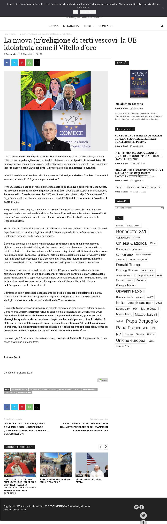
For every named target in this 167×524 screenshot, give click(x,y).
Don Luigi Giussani (127, 270)
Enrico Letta (148, 270)
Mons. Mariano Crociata (69, 389)
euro (159, 275)
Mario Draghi (150, 308)
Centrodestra (123, 237)
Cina (153, 243)
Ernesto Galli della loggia (125, 275)
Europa (120, 280)
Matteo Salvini (146, 314)
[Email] (37, 62)
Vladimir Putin (122, 346)
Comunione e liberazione (129, 249)
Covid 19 (120, 259)
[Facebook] (7, 62)
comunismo (124, 254)
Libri (87, 26)
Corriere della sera (143, 254)
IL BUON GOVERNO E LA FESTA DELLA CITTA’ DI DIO (55, 481)
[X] (14, 62)
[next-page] (106, 447)
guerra (139, 297)
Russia (129, 334)
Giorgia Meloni (126, 285)
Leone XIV (123, 308)
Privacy (7, 509)
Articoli (13, 34)
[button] (162, 26)
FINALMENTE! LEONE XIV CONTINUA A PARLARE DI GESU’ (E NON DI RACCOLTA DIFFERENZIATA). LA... (139, 173)
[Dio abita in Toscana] (139, 84)
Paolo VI (119, 321)
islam (150, 297)
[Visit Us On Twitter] (136, 507)
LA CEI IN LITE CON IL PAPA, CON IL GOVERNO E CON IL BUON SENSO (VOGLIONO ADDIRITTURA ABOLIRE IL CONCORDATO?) (26, 428)
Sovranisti (10, 392)
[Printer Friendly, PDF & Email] (102, 382)
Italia (120, 303)
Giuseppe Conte (124, 297)
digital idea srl (83, 506)
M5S (135, 309)
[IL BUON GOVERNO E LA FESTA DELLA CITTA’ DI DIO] (56, 465)
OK (75, 12)
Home (53, 26)
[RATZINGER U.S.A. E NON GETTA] (92, 465)
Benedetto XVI (131, 231)
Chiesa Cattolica (19, 389)
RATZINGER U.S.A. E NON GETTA (88, 481)
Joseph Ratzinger (49, 389)
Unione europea (24, 392)
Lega (159, 302)
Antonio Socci (12, 54)
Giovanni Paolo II (130, 291)
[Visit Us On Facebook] (141, 507)
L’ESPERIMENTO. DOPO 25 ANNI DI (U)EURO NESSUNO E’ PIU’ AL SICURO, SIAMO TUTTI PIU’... (138, 156)
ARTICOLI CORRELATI (19, 447)
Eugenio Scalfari (146, 275)
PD (118, 334)
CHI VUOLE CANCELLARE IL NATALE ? (138, 187)
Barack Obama (134, 225)
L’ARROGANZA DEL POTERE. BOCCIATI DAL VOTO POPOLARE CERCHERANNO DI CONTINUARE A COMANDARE (84, 427)
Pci (153, 327)
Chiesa (136, 237)
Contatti (106, 26)
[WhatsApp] (29, 62)
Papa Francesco (89, 389)
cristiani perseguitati (137, 259)
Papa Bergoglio (142, 321)
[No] (163, 8)
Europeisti (34, 389)
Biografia (71, 26)
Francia (130, 280)
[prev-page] (100, 447)
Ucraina (150, 334)
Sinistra (140, 334)
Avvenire (120, 225)
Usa (151, 340)
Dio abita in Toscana (129, 104)
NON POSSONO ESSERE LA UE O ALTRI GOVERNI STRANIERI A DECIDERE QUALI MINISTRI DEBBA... (138, 138)
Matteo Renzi (123, 314)
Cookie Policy (19, 509)
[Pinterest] (22, 62)
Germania (141, 280)
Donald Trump (128, 265)
